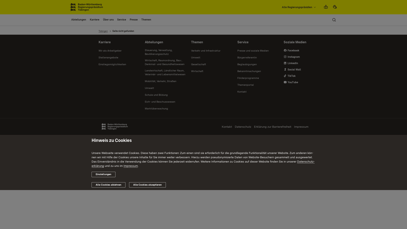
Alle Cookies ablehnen (108, 184)
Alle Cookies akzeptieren (147, 184)
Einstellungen (103, 174)
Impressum (131, 165)
